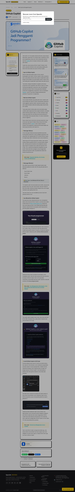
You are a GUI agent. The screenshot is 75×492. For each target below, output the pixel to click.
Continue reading (26, 22)
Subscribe (49, 19)
